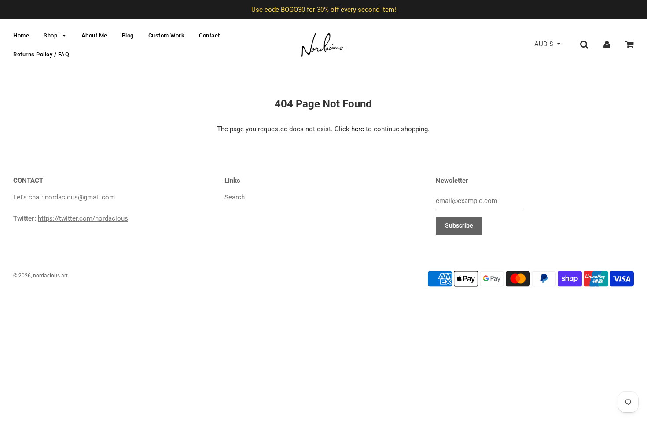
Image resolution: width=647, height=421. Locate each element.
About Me (94, 35)
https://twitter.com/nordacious (83, 218)
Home (21, 35)
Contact (209, 35)
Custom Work (166, 35)
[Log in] (606, 44)
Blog (128, 35)
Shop (51, 35)
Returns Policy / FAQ (41, 54)
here (357, 129)
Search (234, 197)
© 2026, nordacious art (40, 276)
